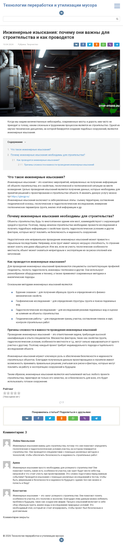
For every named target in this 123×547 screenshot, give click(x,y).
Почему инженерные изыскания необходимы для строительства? (48, 154)
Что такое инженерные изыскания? (31, 149)
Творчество (32, 44)
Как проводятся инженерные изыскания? (38, 160)
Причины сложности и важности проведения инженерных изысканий (59, 165)
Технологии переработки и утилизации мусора (50, 5)
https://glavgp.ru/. (20, 196)
